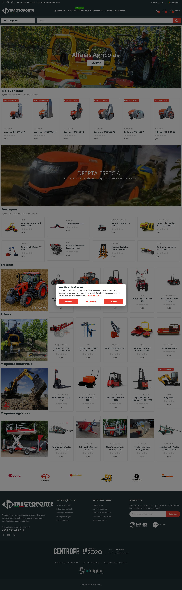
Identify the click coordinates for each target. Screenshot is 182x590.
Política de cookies (93, 295)
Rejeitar (68, 301)
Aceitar (114, 301)
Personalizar (91, 301)
